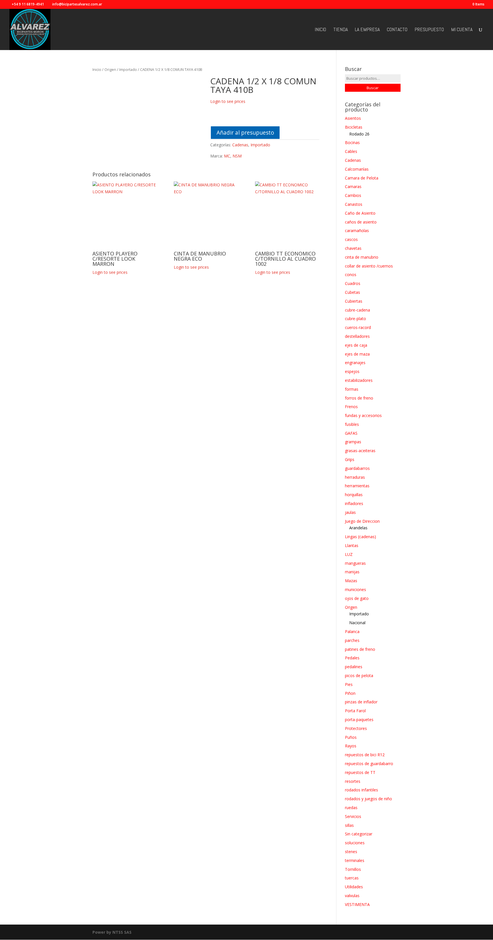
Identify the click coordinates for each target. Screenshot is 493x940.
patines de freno (360, 649)
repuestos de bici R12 (365, 754)
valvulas (352, 895)
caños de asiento (361, 222)
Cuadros (352, 283)
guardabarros (357, 468)
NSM (237, 156)
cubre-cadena (357, 310)
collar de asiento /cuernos (369, 266)
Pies (349, 684)
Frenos (351, 406)
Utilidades (354, 886)
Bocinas (352, 142)
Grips (349, 459)
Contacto (397, 30)
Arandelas (358, 527)
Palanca (352, 631)
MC (227, 156)
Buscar (373, 87)
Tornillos (353, 869)
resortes (352, 781)
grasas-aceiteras (360, 450)
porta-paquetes (359, 719)
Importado (128, 69)
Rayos (350, 746)
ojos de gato (357, 598)
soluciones (355, 842)
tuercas (352, 878)
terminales (354, 860)
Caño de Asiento (360, 213)
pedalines (353, 666)
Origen (110, 69)
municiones (355, 589)
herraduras (355, 477)
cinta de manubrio (361, 257)
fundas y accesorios (363, 415)
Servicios (353, 816)
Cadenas (240, 144)
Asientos (353, 118)
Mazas (351, 580)
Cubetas (352, 292)
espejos (352, 371)
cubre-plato (355, 318)
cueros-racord (358, 327)
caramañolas (357, 230)
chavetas (353, 248)
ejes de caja (356, 345)
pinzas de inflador (361, 701)
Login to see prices (227, 101)
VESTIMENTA (357, 904)
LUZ (349, 554)
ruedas (351, 807)
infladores (354, 503)
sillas (349, 825)
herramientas (357, 485)
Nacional (357, 622)
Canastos (353, 204)
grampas (353, 441)
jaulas (350, 512)
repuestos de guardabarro (369, 763)
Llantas (351, 545)
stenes (351, 851)
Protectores (356, 728)
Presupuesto (429, 30)
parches (352, 640)
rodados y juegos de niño (368, 798)
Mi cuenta (461, 30)
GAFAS (351, 433)
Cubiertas (353, 301)
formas (351, 389)
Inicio (320, 30)
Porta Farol (355, 710)
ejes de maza (357, 354)
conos (350, 274)
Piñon (350, 693)
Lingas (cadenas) (360, 536)
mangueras (355, 563)
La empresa (367, 30)
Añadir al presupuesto (245, 132)
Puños (351, 737)
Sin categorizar (358, 834)
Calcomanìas (357, 169)
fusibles (352, 424)
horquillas (354, 494)
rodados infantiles (361, 790)
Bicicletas (353, 127)
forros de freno (359, 398)
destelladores (357, 336)
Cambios (353, 195)
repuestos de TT (360, 772)
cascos (351, 239)
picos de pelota (359, 675)
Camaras (353, 186)
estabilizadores (359, 380)
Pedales (352, 657)
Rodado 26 (359, 134)
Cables (351, 151)
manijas (352, 571)
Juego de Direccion (362, 521)
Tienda (340, 30)
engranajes (355, 362)
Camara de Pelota (361, 178)
